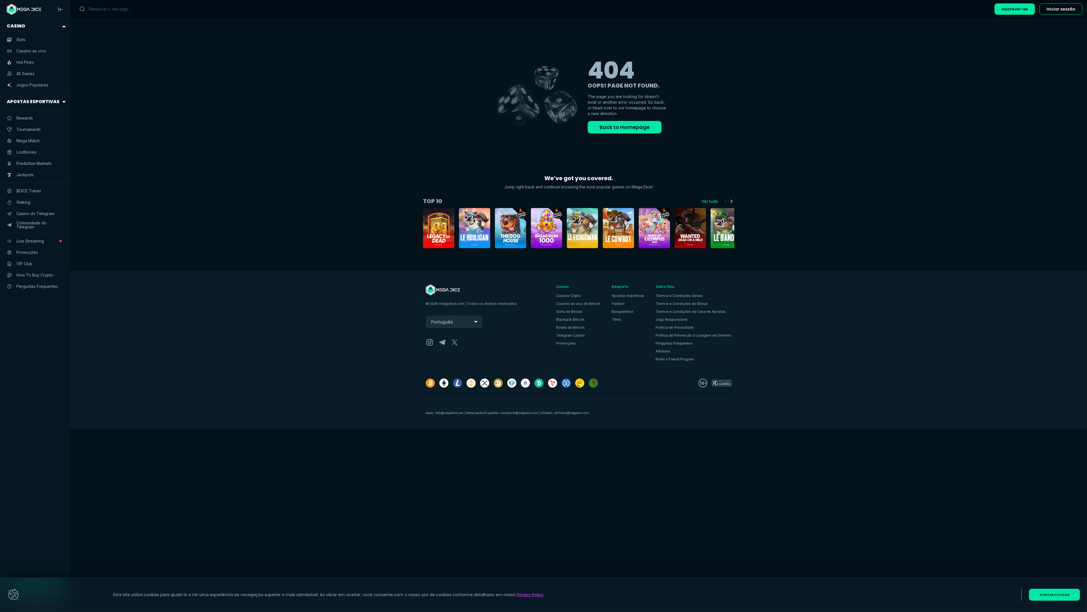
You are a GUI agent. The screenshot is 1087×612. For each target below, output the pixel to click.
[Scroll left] (726, 201)
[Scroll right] (731, 201)
